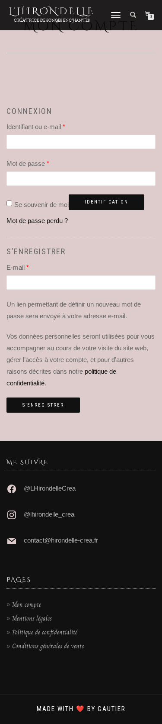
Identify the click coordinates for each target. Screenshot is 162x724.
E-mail (17, 267)
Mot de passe (27, 163)
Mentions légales (32, 618)
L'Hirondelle (52, 11)
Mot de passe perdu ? (37, 220)
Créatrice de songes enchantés (52, 20)
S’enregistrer (43, 405)
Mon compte (26, 604)
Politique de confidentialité (44, 632)
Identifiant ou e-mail (35, 126)
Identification (106, 202)
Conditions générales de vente (48, 646)
